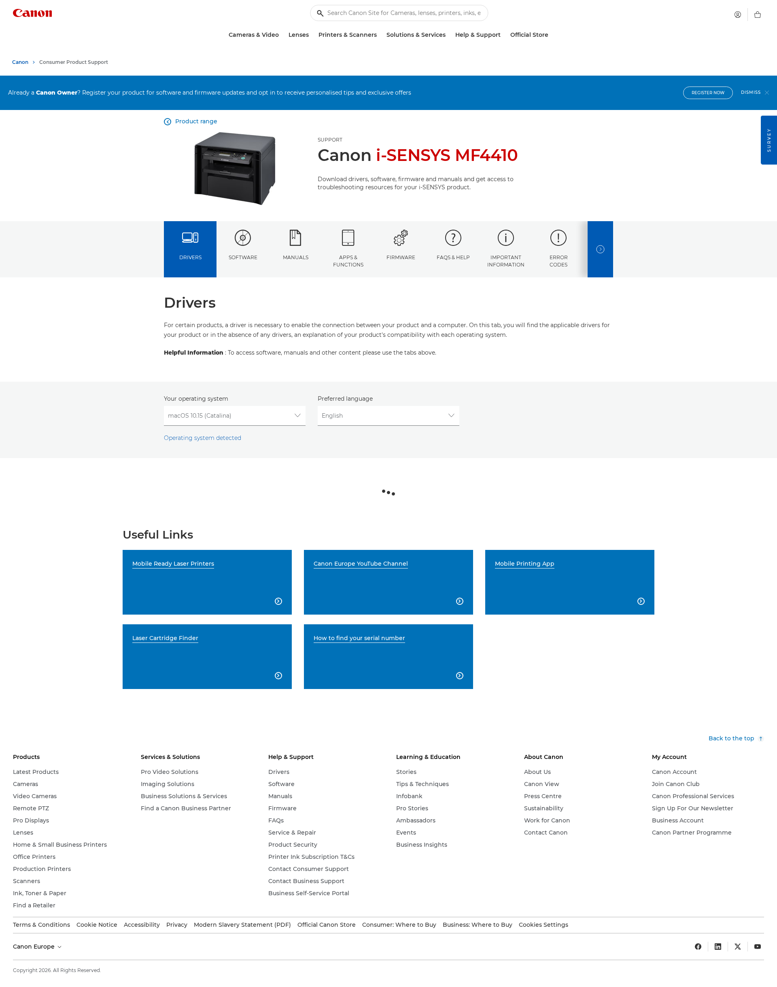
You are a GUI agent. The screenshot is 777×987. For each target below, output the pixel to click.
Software (243, 257)
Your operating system (196, 398)
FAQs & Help (453, 257)
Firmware (400, 257)
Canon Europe (34, 946)
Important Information (505, 260)
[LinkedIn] (718, 946)
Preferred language (345, 398)
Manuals (295, 257)
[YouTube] (757, 946)
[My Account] (737, 14)
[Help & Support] (504, 35)
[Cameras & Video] (282, 35)
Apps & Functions (348, 260)
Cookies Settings (543, 924)
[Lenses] (312, 35)
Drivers (190, 257)
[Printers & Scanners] (380, 35)
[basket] (757, 14)
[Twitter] (738, 946)
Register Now (708, 92)
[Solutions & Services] (449, 35)
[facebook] (698, 946)
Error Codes (559, 260)
